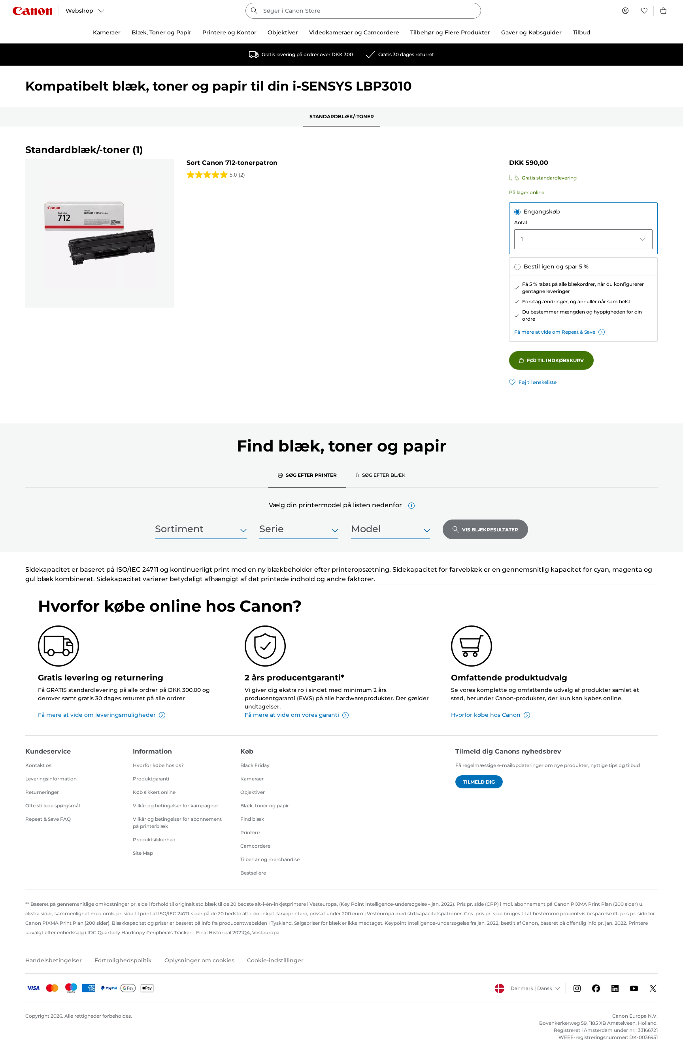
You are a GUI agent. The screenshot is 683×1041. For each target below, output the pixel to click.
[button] (411, 506)
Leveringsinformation (51, 779)
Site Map (143, 853)
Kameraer (252, 779)
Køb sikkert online (154, 792)
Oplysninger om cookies (199, 960)
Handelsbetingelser (53, 960)
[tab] (307, 474)
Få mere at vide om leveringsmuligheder (97, 714)
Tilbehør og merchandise (270, 859)
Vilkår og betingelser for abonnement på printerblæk (177, 822)
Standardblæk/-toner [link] (341, 116)
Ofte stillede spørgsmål (52, 806)
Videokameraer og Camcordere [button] (354, 32)
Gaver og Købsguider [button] (531, 32)
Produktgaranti (151, 779)
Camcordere (255, 846)
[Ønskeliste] (644, 10)
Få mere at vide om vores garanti (292, 714)
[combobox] (363, 11)
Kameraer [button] (107, 32)
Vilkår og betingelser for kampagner (175, 806)
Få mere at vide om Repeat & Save (554, 332)
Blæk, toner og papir (264, 806)
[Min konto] (625, 10)
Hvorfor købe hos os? (158, 765)
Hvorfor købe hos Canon (486, 714)
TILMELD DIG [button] (479, 782)
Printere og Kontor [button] (229, 32)
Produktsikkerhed (154, 840)
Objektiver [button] (283, 32)
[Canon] (32, 11)
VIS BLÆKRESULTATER (490, 530)
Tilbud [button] (582, 32)
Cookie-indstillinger (275, 960)
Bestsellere (253, 873)
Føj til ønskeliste (538, 382)
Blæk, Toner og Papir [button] (161, 32)
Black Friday (255, 765)
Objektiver (252, 792)
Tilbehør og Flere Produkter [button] (450, 32)
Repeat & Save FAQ (48, 819)
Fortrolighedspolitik (123, 960)
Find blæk (252, 819)
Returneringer (42, 792)
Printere (250, 832)
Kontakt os (38, 765)
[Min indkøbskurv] (663, 10)
